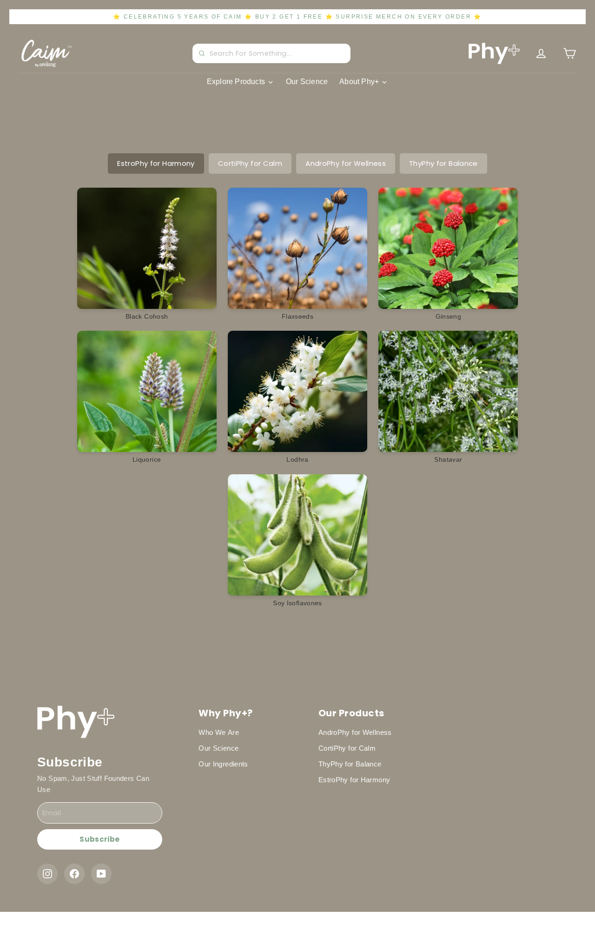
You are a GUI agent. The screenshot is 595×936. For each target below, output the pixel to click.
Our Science (307, 81)
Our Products (351, 713)
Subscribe (99, 839)
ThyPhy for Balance (443, 163)
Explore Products (236, 81)
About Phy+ (359, 81)
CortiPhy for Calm (250, 163)
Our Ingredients (223, 764)
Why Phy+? (225, 713)
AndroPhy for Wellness (345, 163)
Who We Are (218, 732)
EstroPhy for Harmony (156, 163)
